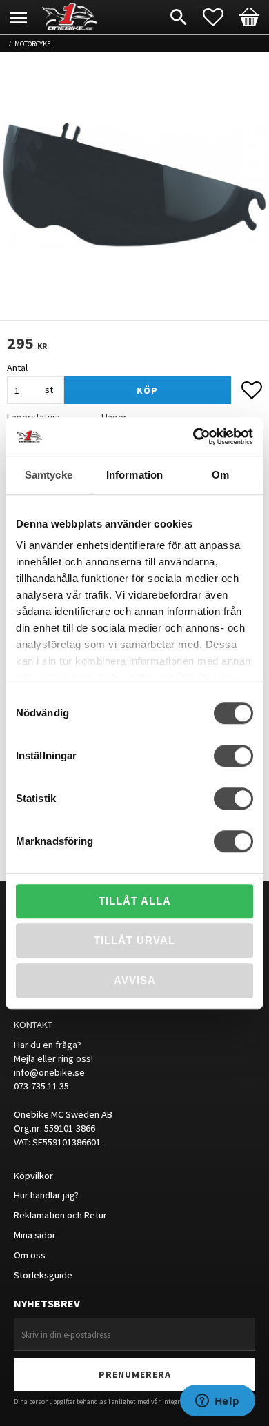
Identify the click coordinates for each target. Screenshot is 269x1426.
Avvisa (135, 980)
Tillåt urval (134, 940)
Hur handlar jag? (46, 1195)
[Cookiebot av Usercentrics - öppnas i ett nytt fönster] (193, 436)
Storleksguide (43, 1275)
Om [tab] (220, 475)
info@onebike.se (49, 1072)
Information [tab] (134, 475)
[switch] (233, 756)
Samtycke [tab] (48, 475)
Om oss (30, 1255)
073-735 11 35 (41, 1086)
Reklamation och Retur (60, 1215)
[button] (220, 17)
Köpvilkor (33, 1175)
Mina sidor (35, 1235)
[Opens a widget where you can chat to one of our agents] (217, 1402)
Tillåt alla (135, 901)
